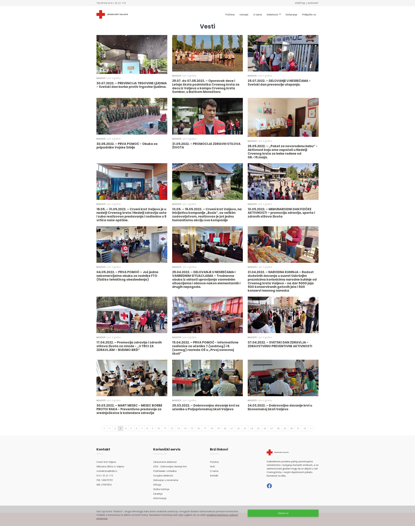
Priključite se (309, 14)
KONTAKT (313, 3)
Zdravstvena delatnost (165, 461)
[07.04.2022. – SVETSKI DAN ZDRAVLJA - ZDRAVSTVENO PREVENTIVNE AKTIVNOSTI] (283, 315)
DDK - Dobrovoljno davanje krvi (170, 466)
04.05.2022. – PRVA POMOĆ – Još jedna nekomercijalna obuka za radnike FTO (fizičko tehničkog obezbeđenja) (127, 276)
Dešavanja (291, 14)
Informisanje (159, 498)
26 (265, 428)
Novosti (100, 78)
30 (291, 428)
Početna (230, 14)
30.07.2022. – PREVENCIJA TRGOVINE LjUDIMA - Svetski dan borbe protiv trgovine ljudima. (131, 85)
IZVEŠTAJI (300, 3)
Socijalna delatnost (163, 475)
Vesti (212, 466)
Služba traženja (161, 489)
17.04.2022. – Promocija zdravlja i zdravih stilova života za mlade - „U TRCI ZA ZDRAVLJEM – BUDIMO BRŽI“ (129, 346)
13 (178, 428)
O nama (257, 14)
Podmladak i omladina (165, 471)
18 (211, 428)
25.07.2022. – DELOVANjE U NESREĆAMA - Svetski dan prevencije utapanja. (279, 83)
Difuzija (157, 484)
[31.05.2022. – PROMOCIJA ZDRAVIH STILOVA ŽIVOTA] (207, 116)
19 (218, 428)
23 (245, 428)
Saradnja (157, 493)
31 (298, 428)
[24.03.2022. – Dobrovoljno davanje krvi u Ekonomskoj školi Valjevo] (283, 378)
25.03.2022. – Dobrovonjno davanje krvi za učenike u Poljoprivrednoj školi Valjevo (205, 407)
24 (251, 428)
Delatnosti (273, 14)
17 (205, 428)
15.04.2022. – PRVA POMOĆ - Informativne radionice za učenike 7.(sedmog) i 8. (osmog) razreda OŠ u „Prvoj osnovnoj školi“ (205, 348)
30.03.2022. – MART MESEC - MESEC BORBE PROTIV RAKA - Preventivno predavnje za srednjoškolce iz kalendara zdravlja (129, 409)
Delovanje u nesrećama (165, 480)
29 (285, 428)
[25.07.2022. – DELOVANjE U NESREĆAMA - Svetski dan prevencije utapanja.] (283, 53)
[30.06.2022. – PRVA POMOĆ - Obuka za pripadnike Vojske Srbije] (131, 116)
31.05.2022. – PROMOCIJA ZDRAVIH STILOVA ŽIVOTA (206, 146)
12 (172, 428)
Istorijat (243, 14)
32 (304, 428)
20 (225, 428)
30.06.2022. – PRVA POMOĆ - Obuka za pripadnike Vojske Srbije (127, 146)
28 (278, 428)
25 (258, 428)
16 (198, 428)
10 (158, 428)
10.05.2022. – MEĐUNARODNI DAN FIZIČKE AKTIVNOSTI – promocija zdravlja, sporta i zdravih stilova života (281, 213)
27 (271, 428)
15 (191, 428)
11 (165, 428)
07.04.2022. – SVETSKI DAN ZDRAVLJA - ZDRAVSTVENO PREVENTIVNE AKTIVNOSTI (280, 344)
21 (231, 428)
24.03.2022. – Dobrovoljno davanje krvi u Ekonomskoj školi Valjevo (280, 407)
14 (185, 428)
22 (238, 428)
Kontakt (214, 475)
